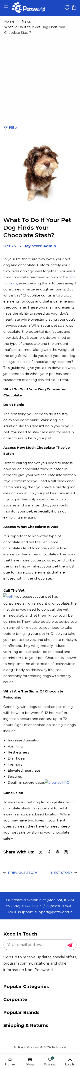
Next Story (61, 873)
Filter (13, 127)
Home (9, 21)
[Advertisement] (40, 78)
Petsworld (59, 1047)
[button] (5, 7)
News (26, 21)
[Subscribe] (70, 945)
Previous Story (23, 873)
